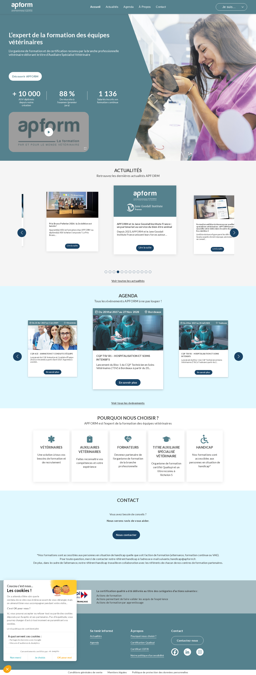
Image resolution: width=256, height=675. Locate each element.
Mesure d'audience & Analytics (25, 643)
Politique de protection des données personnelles (160, 672)
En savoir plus (52, 372)
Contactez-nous (187, 640)
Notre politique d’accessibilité (147, 655)
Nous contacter (126, 534)
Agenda (128, 6)
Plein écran (85, 148)
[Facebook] (175, 652)
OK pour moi (64, 657)
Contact (161, 6)
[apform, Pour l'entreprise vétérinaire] (21, 7)
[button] (7, 669)
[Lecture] (48, 132)
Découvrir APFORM (25, 76)
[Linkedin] (187, 652)
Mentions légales (117, 672)
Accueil (95, 6)
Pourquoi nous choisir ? (143, 636)
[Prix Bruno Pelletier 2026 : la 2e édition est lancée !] (55, 206)
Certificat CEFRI (140, 648)
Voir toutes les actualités (128, 280)
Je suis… (229, 7)
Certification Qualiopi (143, 642)
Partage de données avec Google (25, 640)
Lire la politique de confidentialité (23, 628)
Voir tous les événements (128, 403)
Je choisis (40, 657)
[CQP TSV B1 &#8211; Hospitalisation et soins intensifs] (128, 332)
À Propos (145, 6)
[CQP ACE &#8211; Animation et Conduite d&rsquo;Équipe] (52, 337)
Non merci (15, 657)
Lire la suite (55, 243)
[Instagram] (200, 652)
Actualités (112, 6)
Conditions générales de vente (85, 672)
